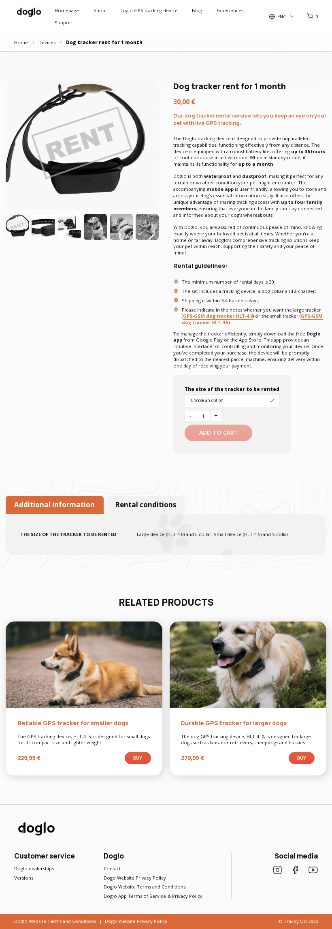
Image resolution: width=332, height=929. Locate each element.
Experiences (230, 10)
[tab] (55, 505)
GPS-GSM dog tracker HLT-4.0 (218, 316)
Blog (197, 10)
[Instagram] (277, 870)
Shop (99, 10)
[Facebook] (295, 870)
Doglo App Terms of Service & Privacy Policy (153, 896)
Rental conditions (145, 504)
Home (21, 42)
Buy (137, 758)
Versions (23, 878)
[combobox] (232, 400)
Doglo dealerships (34, 868)
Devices (46, 42)
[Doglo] (35, 835)
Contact (112, 868)
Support (64, 22)
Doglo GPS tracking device (148, 10)
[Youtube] (313, 870)
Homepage (67, 10)
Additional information (54, 504)
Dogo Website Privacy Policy (135, 878)
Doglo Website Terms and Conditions (144, 887)
